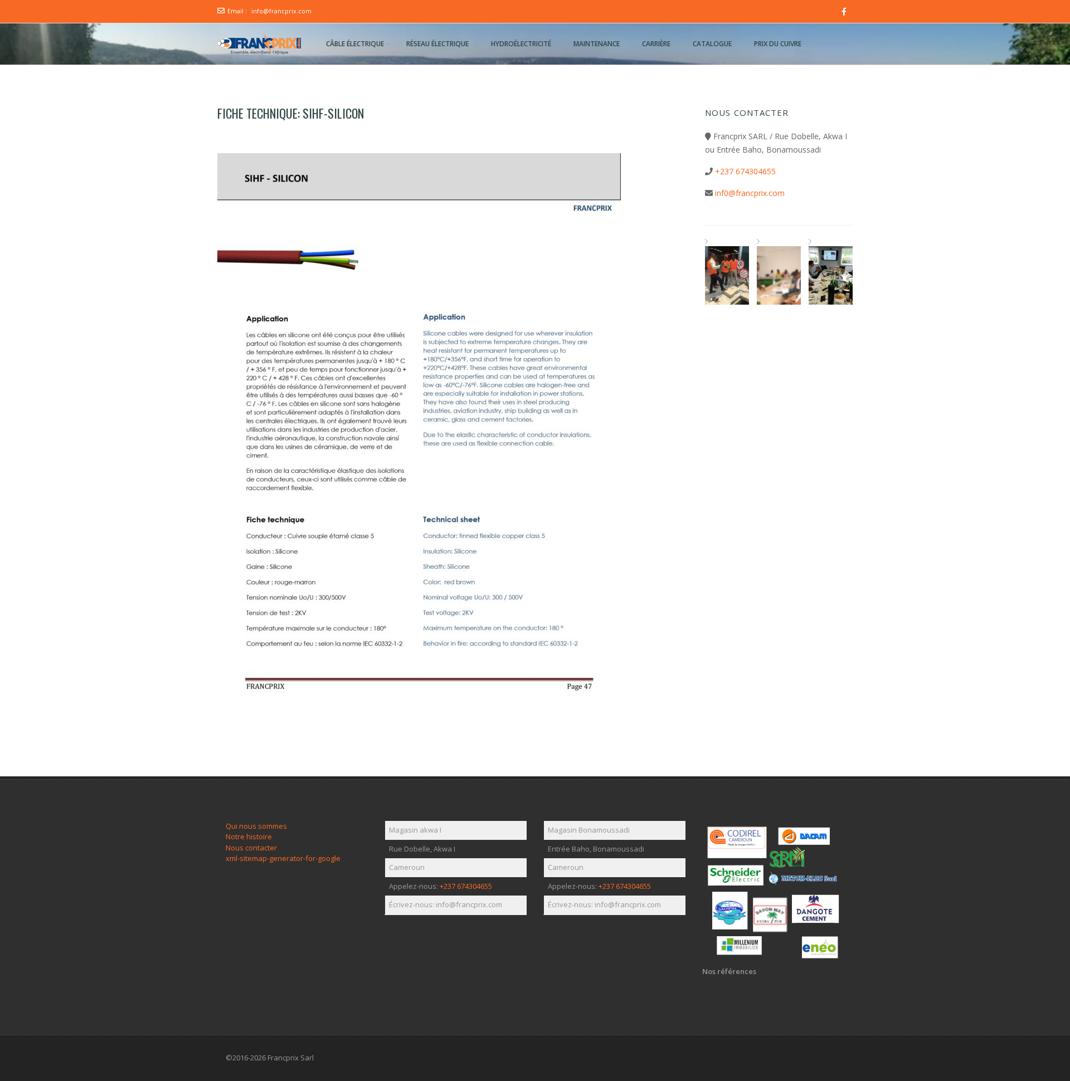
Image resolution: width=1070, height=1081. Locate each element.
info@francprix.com (281, 11)
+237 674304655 (745, 171)
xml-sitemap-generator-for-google (283, 858)
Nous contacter (251, 848)
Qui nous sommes (256, 826)
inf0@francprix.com (750, 193)
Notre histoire (249, 836)
